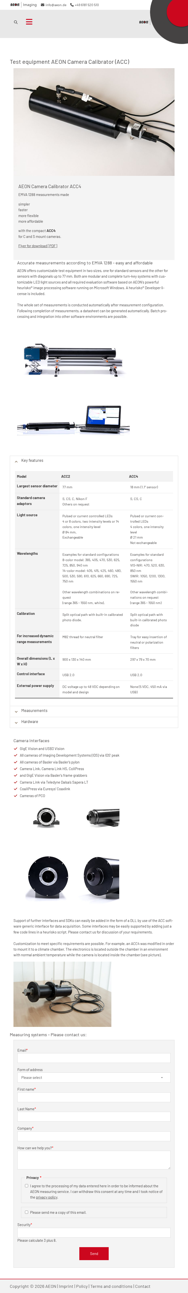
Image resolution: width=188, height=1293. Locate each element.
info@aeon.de (56, 5)
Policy (82, 1286)
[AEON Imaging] (23, 5)
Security (24, 1224)
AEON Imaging (152, 22)
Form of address (30, 1069)
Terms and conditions (111, 1286)
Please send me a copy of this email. (58, 1212)
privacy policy (46, 1197)
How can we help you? (35, 1148)
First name (26, 1089)
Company (25, 1128)
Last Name (26, 1109)
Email (22, 1050)
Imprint (66, 1286)
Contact (143, 1286)
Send (94, 1253)
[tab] (94, 461)
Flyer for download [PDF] (37, 246)
